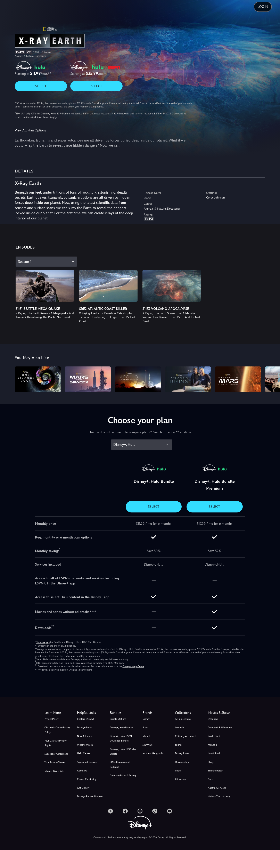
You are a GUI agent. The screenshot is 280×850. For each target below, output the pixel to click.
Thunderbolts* (215, 770)
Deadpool (213, 719)
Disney (145, 719)
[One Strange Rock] (38, 379)
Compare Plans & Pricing (123, 775)
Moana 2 (212, 744)
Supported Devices (87, 762)
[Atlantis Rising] (188, 379)
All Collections (183, 719)
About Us (82, 770)
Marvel (146, 736)
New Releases (84, 736)
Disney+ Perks (84, 727)
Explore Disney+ (85, 719)
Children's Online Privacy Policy (57, 730)
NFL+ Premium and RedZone (120, 764)
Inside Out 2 (214, 736)
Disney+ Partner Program (90, 796)
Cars (210, 779)
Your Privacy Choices (54, 762)
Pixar (145, 727)
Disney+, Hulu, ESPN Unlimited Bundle (121, 738)
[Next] (272, 378)
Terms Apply (43, 642)
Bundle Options (118, 719)
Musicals (179, 727)
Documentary (182, 762)
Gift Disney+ (83, 787)
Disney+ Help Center (133, 666)
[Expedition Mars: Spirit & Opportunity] (238, 379)
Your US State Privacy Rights (55, 743)
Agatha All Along (217, 787)
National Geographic (153, 753)
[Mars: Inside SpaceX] (88, 379)
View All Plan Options (30, 130)
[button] (91, 713)
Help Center (83, 753)
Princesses (180, 779)
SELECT (41, 86)
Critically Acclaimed (185, 736)
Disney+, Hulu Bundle (121, 727)
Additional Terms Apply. (44, 117)
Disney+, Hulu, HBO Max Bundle (123, 751)
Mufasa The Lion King (219, 796)
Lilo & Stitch (214, 753)
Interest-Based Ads (54, 771)
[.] (110, 811)
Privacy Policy (51, 719)
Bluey (211, 762)
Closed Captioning (87, 779)
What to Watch (85, 744)
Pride (178, 770)
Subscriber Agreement (56, 753)
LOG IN (262, 7)
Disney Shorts (182, 753)
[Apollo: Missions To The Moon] (138, 379)
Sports (178, 744)
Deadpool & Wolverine (220, 727)
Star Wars (147, 744)
